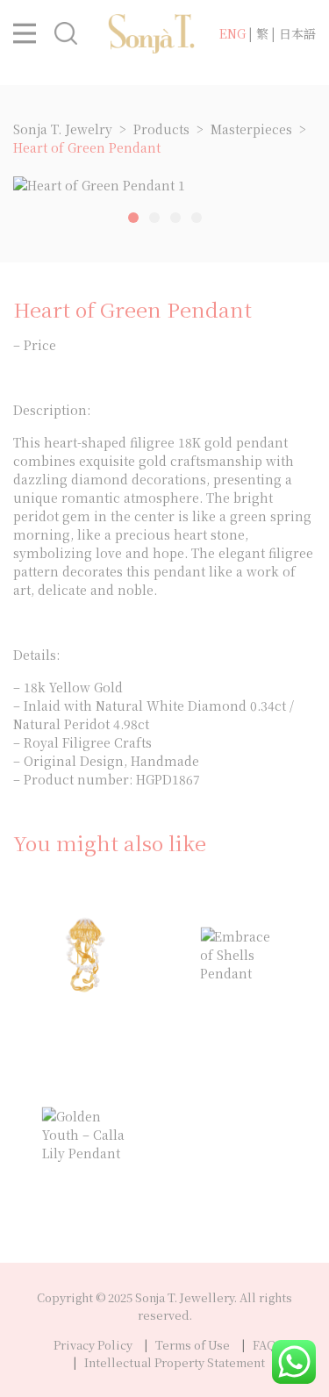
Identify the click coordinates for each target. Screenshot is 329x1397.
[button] (30, 33)
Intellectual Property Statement (174, 1362)
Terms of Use (192, 1344)
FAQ (264, 1344)
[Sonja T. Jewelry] (152, 31)
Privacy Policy (93, 1344)
